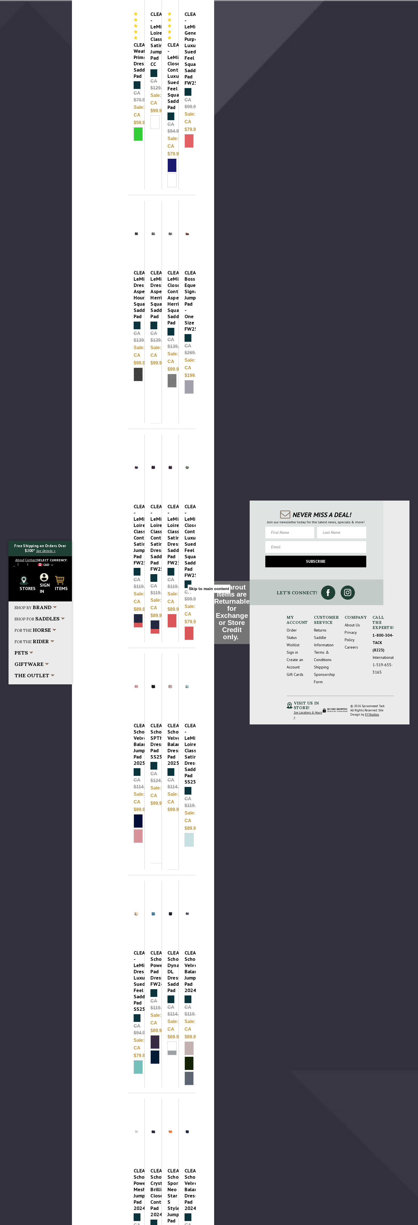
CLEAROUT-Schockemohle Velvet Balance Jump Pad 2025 (136, 744)
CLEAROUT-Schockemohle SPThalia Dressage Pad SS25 (153, 741)
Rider (32, 641)
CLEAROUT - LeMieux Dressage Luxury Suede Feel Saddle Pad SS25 (136, 981)
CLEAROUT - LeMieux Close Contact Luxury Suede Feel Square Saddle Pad (170, 76)
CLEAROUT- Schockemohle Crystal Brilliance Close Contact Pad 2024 (153, 1193)
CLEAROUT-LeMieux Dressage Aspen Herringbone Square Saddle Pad (153, 295)
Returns (320, 630)
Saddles (37, 618)
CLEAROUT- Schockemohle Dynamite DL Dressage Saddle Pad (170, 971)
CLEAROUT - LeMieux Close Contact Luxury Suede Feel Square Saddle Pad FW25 (187, 540)
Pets (21, 652)
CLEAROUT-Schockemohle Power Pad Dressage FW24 (153, 968)
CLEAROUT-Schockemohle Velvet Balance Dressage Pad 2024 (187, 1189)
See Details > (46, 551)
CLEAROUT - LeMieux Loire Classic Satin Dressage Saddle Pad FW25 (170, 534)
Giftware (29, 664)
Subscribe (316, 561)
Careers (351, 647)
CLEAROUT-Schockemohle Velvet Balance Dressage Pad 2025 (170, 744)
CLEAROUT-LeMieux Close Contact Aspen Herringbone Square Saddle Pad (170, 298)
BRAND (33, 607)
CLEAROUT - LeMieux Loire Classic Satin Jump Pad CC (153, 39)
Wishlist (293, 644)
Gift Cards (295, 674)
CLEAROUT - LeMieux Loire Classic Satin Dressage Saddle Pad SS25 (187, 753)
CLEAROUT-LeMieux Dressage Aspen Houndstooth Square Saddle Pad (136, 295)
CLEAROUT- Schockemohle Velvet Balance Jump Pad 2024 (187, 971)
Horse (33, 630)
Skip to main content (209, 588)
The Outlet (32, 675)
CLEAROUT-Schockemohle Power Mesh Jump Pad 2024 (136, 1189)
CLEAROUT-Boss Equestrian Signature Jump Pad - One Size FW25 (187, 301)
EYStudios (372, 714)
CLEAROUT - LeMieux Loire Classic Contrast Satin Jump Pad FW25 (136, 534)
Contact (31, 560)
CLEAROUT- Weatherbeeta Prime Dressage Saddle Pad (136, 60)
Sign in (292, 652)
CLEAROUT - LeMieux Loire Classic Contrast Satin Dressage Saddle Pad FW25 (153, 537)
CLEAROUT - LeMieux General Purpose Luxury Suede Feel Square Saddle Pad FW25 (187, 48)
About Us (352, 625)
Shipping (321, 667)
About (19, 560)
